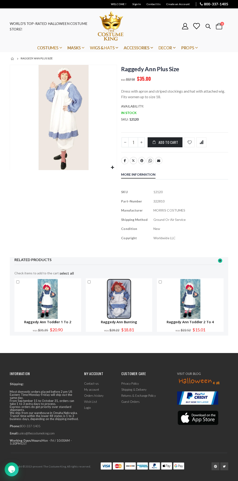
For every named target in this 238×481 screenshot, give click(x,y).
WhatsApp (150, 160)
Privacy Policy (130, 383)
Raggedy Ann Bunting (119, 322)
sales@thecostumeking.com (36, 433)
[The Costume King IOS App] (197, 417)
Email (158, 160)
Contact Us (153, 4)
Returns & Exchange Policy (138, 395)
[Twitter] (224, 466)
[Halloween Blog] (199, 381)
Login (87, 408)
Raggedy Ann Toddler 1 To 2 (47, 322)
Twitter (133, 160)
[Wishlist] (196, 26)
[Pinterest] (215, 466)
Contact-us (91, 383)
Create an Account (178, 4)
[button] (113, 168)
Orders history (93, 395)
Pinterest (141, 160)
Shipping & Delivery (133, 389)
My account (91, 389)
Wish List (90, 402)
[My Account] (185, 26)
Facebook (125, 160)
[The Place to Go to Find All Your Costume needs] (119, 26)
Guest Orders (130, 402)
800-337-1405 (216, 4)
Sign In (136, 4)
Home (12, 59)
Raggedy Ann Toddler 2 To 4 (190, 322)
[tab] (141, 175)
